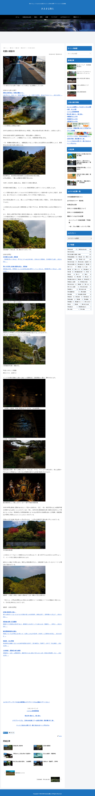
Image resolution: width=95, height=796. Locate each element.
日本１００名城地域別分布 (75, 212)
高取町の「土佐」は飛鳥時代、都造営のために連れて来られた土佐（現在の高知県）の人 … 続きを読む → (32, 653)
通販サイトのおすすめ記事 (75, 216)
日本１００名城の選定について (76, 208)
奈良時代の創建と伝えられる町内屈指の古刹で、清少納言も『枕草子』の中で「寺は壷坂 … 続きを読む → (32, 643)
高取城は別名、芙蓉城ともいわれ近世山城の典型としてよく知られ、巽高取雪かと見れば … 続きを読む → (32, 269)
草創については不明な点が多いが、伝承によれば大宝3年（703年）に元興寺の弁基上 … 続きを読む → (32, 634)
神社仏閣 (12, 732)
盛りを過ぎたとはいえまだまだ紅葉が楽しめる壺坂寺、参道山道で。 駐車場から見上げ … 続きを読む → (32, 614)
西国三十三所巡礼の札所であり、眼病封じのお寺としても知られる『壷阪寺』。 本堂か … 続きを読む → (32, 624)
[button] (90, 53)
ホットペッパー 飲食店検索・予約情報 (79, 221)
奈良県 (6, 732)
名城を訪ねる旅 (72, 204)
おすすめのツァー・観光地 (75, 200)
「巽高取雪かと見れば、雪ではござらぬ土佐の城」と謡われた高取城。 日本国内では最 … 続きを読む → (32, 259)
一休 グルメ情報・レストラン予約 (79, 226)
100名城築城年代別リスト (75, 197)
